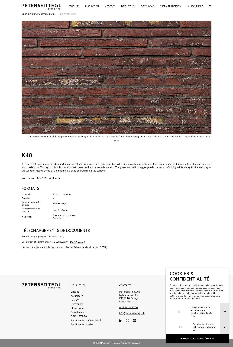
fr (210, 6)
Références (68, 14)
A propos (110, 6)
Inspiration (92, 6)
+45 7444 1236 (128, 307)
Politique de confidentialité (81, 320)
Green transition (170, 6)
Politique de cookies (81, 324)
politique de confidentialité (187, 298)
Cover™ (75, 300)
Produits (74, 6)
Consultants (77, 312)
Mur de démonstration (38, 14)
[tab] (224, 311)
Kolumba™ (77, 296)
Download (147, 6)
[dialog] (197, 305)
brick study (128, 6)
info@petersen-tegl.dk (132, 313)
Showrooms (77, 308)
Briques (75, 292)
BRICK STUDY (79, 316)
